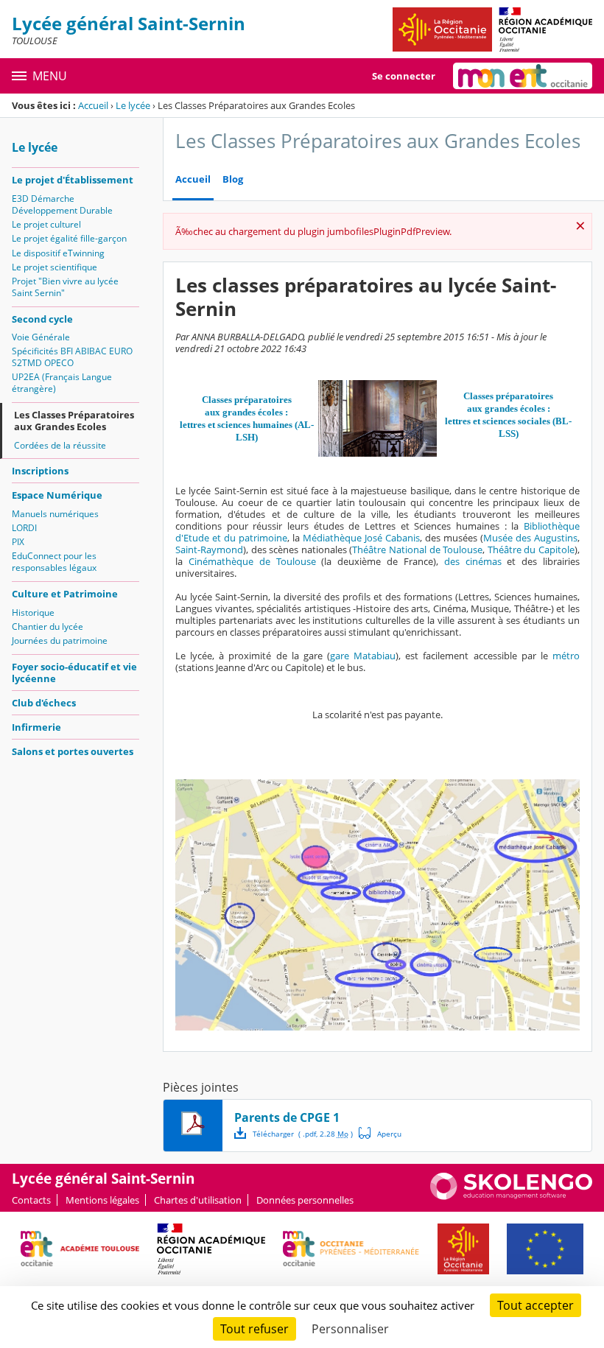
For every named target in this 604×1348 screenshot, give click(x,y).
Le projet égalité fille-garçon (69, 238)
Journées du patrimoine (60, 640)
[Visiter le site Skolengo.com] (511, 1196)
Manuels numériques (55, 514)
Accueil (93, 105)
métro (566, 655)
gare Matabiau (363, 655)
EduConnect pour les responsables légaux (54, 562)
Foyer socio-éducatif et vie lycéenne (74, 672)
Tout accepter (535, 1305)
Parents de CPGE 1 (287, 1117)
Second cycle (42, 319)
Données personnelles (305, 1200)
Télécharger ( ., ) (302, 1133)
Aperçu (380, 1133)
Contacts (31, 1200)
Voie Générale (41, 337)
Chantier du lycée (47, 626)
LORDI (24, 528)
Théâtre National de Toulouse (417, 549)
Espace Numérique (57, 495)
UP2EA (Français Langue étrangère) (62, 383)
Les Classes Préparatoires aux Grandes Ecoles (74, 420)
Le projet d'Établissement (72, 179)
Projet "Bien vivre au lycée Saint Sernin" (65, 287)
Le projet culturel (46, 224)
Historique (33, 612)
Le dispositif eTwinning (58, 253)
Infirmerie (36, 727)
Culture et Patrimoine (65, 593)
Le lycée (133, 105)
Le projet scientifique (54, 267)
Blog (232, 179)
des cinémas (473, 561)
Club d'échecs (44, 702)
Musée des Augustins (530, 537)
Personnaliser (350, 1329)
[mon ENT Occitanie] (522, 76)
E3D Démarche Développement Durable (62, 204)
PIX (18, 542)
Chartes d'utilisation (198, 1200)
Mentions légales (102, 1200)
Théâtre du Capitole (531, 549)
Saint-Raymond (209, 549)
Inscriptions (40, 470)
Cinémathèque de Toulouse (252, 561)
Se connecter (403, 76)
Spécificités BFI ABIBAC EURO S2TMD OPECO (72, 357)
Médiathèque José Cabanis (361, 537)
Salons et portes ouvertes (72, 751)
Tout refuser (254, 1329)
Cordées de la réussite (60, 445)
